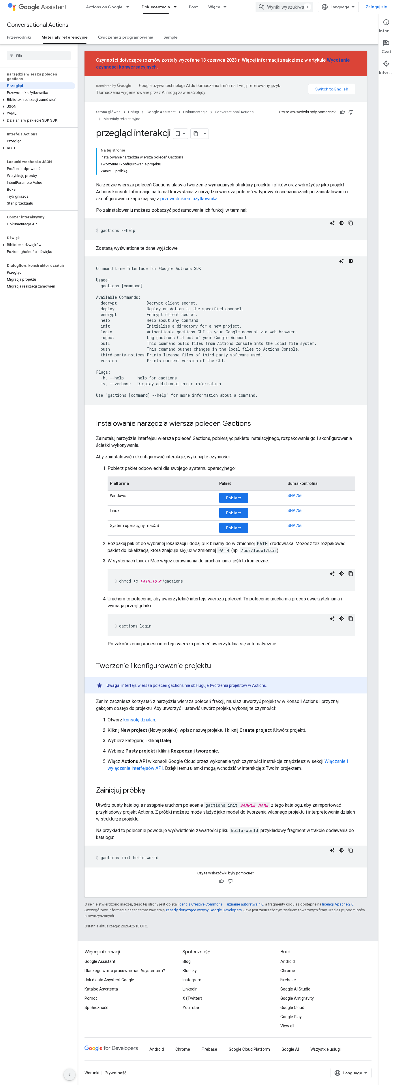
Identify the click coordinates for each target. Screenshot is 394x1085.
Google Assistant (161, 112)
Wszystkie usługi (325, 1049)
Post (193, 7)
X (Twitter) (192, 998)
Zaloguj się (376, 7)
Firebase (288, 980)
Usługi (133, 112)
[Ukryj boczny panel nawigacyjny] (69, 1074)
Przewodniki (19, 37)
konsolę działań (139, 720)
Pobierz (233, 497)
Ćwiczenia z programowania (125, 37)
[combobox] (284, 7)
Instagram (192, 980)
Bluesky (190, 970)
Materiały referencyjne (65, 37)
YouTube (191, 1007)
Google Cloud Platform (249, 1049)
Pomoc (91, 998)
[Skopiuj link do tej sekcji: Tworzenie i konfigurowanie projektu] (217, 666)
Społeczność (96, 1007)
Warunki (92, 1073)
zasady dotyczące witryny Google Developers (204, 910)
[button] (37, 99)
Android (287, 961)
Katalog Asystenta (101, 989)
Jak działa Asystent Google (109, 980)
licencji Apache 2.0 (337, 904)
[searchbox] (39, 55)
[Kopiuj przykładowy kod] (350, 223)
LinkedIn (190, 989)
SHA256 (295, 495)
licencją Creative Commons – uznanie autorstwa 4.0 (220, 904)
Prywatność (115, 1073)
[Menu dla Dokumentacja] (177, 7)
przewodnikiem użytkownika (188, 198)
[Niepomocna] (351, 112)
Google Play (291, 1016)
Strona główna (108, 112)
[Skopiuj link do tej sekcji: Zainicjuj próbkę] (151, 790)
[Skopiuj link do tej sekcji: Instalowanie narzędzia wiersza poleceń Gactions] (256, 424)
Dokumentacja (156, 7)
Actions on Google (104, 7)
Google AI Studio (295, 989)
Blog (187, 961)
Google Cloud (292, 1007)
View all (287, 1026)
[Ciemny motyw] (341, 223)
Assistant (54, 7)
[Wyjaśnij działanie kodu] (332, 223)
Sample (171, 37)
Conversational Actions (37, 25)
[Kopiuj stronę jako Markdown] (196, 134)
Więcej (215, 7)
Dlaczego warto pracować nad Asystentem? (125, 970)
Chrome (287, 970)
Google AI (290, 1049)
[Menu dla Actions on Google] (129, 7)
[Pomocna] (342, 112)
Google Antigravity (297, 998)
